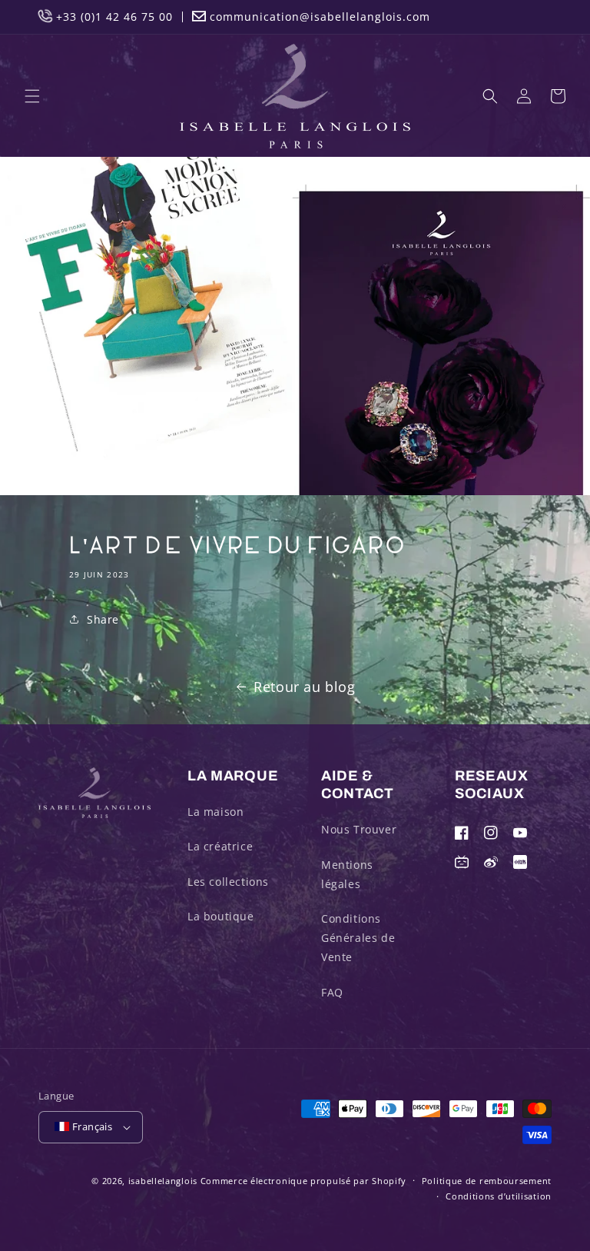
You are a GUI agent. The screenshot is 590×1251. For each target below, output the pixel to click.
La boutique (220, 916)
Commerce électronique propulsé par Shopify (303, 1180)
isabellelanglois (162, 1180)
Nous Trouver (358, 829)
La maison (215, 811)
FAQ (332, 992)
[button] (32, 96)
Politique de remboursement (487, 1180)
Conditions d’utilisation (499, 1196)
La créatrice (220, 846)
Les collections (228, 881)
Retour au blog (304, 686)
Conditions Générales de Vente (358, 937)
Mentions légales (347, 874)
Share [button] (103, 619)
